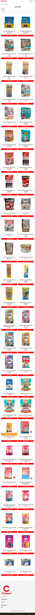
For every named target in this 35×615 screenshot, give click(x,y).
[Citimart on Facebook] (1, 607)
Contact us (2, 602)
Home (2, 4)
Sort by (3, 9)
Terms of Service (13, 610)
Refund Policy (22, 610)
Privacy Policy (18, 610)
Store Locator (3, 601)
